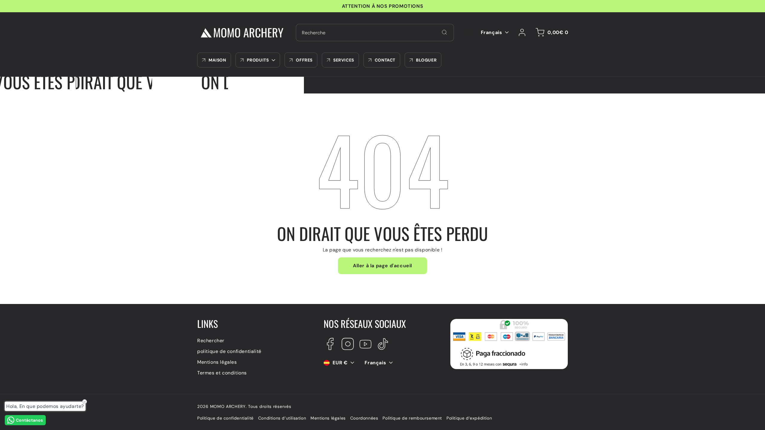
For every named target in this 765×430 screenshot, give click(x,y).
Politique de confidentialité (225, 418)
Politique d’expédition (469, 418)
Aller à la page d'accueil (382, 265)
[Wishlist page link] (467, 33)
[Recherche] (444, 32)
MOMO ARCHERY (228, 406)
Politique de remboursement (412, 418)
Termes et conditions (222, 373)
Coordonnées (364, 418)
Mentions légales (217, 362)
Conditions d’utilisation (282, 418)
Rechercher (210, 340)
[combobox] (375, 32)
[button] (550, 32)
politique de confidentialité (229, 351)
